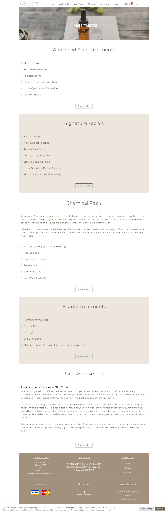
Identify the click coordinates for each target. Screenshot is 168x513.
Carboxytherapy (33, 94)
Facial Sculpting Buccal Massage (43, 168)
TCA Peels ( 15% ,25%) (36, 278)
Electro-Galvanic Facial (37, 161)
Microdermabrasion (35, 69)
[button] (84, 63)
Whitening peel (33, 271)
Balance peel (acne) (35, 259)
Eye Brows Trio (32, 338)
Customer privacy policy (127, 491)
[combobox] (143, 4)
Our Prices (78, 4)
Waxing (28, 332)
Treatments (63, 4)
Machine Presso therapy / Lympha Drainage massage (55, 345)
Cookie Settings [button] (146, 509)
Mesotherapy (31, 63)
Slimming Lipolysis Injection (40, 82)
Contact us (84, 484)
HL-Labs (127, 468)
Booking (105, 4)
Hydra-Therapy (32, 136)
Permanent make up (36, 319)
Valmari (127, 463)
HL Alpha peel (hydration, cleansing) (45, 246)
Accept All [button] (160, 508)
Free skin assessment (127, 499)
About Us (92, 4)
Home (51, 4)
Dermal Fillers (32, 326)
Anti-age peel (32, 252)
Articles (127, 495)
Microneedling (32, 75)
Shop (115, 4)
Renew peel (31, 265)
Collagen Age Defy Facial (38, 155)
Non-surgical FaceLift (36, 142)
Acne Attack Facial (35, 149)
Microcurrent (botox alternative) (42, 174)
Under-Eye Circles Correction (41, 88)
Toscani (127, 472)
